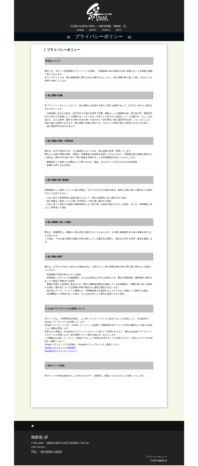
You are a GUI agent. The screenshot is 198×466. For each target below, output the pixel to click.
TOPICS (106, 30)
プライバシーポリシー (156, 457)
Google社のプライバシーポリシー (61, 351)
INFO (118, 30)
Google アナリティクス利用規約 (60, 348)
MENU (92, 30)
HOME (80, 30)
